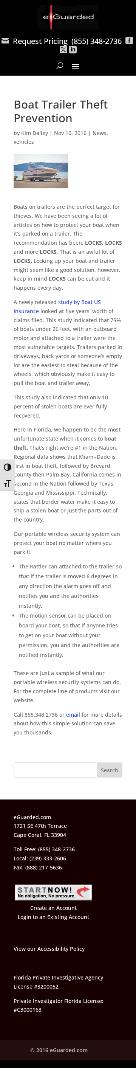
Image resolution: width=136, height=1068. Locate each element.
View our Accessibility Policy (49, 948)
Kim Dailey (34, 133)
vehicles (24, 141)
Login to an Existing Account (53, 917)
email (73, 714)
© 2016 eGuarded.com (59, 1050)
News (100, 133)
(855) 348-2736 (96, 41)
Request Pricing (35, 41)
